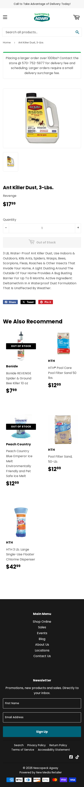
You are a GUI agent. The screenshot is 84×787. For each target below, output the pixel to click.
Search (19, 745)
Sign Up (42, 732)
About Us (42, 644)
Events (42, 633)
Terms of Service (22, 750)
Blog (42, 639)
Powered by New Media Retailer (41, 772)
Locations (42, 650)
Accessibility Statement (54, 750)
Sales (42, 627)
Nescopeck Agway (45, 768)
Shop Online (42, 621)
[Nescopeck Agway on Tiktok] (77, 757)
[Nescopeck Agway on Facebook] (71, 757)
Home (7, 42)
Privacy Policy (36, 745)
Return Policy (58, 745)
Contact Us (42, 656)
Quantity (9, 219)
